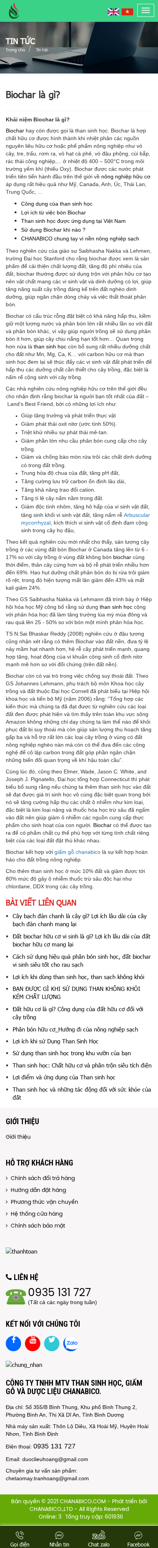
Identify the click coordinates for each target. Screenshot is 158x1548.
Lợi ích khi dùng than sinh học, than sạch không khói (78, 977)
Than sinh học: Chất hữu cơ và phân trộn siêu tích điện (82, 1065)
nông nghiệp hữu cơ (125, 176)
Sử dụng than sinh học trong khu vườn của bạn (72, 1053)
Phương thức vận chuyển (43, 1202)
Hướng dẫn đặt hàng (37, 1190)
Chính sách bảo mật (36, 1226)
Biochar (15, 131)
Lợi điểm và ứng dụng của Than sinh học (64, 1077)
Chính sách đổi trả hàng (41, 1179)
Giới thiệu (18, 1137)
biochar (122, 557)
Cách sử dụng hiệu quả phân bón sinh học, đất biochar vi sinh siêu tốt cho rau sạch (82, 960)
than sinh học (50, 346)
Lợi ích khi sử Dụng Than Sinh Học (56, 1041)
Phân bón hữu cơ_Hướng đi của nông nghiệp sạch (75, 1029)
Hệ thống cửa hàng (35, 1214)
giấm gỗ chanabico (77, 852)
